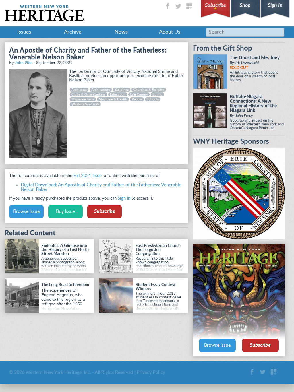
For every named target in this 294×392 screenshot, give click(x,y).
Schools (153, 99)
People (137, 99)
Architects (79, 89)
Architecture (100, 89)
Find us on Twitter (178, 6)
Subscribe (215, 5)
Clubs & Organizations (88, 94)
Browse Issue (26, 211)
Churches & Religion (148, 89)
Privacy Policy (151, 372)
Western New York (85, 104)
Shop (245, 5)
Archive (73, 32)
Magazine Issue (82, 99)
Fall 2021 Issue (88, 176)
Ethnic (157, 94)
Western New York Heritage (44, 13)
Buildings (122, 89)
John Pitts (23, 63)
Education (117, 94)
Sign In (275, 5)
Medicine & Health (113, 99)
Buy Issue (65, 211)
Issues (24, 32)
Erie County (139, 94)
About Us (169, 32)
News (121, 32)
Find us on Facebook (167, 6)
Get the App (189, 6)
